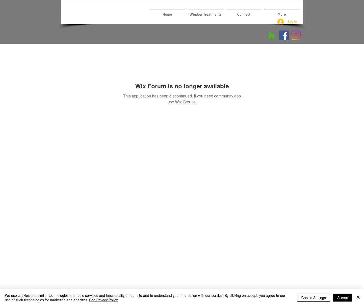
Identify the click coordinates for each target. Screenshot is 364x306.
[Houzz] (272, 35)
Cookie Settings (313, 297)
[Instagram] (296, 35)
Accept (342, 297)
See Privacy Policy (103, 299)
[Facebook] (284, 35)
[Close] (358, 297)
